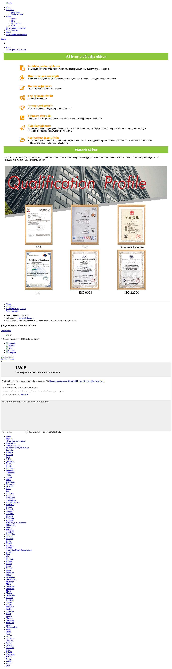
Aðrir (13, 25)
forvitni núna (6, 331)
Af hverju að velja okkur (16, 28)
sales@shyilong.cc (26, 318)
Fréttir (8, 32)
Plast (13, 21)
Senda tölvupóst (7, 359)
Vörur (8, 16)
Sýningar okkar (17, 14)
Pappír (13, 19)
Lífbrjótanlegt (16, 23)
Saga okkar (15, 12)
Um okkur (10, 10)
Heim (8, 7)
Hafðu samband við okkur (16, 35)
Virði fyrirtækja (12, 30)
